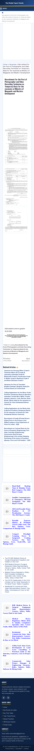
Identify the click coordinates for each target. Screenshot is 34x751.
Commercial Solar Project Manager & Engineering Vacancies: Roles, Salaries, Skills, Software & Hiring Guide (16, 665)
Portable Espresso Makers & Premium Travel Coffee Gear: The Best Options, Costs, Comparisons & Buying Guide (16, 524)
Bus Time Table (8, 713)
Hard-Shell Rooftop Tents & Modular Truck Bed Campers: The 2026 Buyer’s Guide (21, 489)
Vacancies (12, 64)
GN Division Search (9, 722)
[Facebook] (3, 697)
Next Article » (26, 361)
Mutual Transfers (8, 719)
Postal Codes (7, 725)
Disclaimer (19, 748)
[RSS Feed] (8, 697)
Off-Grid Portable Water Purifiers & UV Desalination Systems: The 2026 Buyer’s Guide (21, 512)
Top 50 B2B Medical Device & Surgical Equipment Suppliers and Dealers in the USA (17, 560)
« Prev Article (7, 360)
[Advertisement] (17, 41)
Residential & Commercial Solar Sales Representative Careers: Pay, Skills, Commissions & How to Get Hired (17, 589)
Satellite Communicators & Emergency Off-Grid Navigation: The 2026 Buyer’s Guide (21, 500)
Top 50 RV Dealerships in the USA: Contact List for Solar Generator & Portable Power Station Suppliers (17, 582)
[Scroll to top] (30, 747)
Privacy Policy (9, 748)
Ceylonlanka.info (13, 746)
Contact (26, 748)
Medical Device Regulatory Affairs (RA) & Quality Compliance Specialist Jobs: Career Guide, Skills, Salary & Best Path (17, 575)
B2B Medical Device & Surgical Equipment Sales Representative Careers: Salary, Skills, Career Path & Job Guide (17, 567)
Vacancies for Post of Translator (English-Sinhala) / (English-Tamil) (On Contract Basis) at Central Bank (16, 386)
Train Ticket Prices (9, 716)
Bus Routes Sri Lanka (10, 710)
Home (5, 64)
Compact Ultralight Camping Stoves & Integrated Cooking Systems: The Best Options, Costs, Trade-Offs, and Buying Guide (16, 539)
